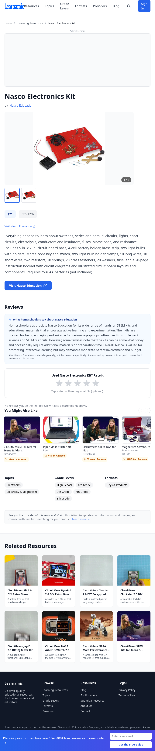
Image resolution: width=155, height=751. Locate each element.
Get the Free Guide (131, 744)
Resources (31, 6)
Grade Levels (64, 6)
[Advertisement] (77, 60)
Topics (49, 6)
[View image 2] (28, 195)
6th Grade (84, 485)
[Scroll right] (147, 410)
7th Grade (82, 491)
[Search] (128, 6)
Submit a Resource (92, 700)
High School (64, 485)
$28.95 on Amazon (137, 459)
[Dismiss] (151, 734)
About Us (86, 706)
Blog (116, 6)
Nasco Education (21, 105)
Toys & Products (117, 485)
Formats (81, 6)
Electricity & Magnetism (22, 491)
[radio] (59, 383)
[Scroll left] (141, 410)
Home (8, 23)
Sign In (144, 6)
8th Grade (63, 498)
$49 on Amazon (56, 455)
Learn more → (81, 519)
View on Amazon (18, 459)
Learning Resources (30, 23)
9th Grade (63, 491)
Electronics (14, 485)
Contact (85, 711)
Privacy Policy (127, 690)
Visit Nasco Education (18, 226)
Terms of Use (127, 695)
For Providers (89, 695)
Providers (100, 6)
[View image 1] (12, 195)
